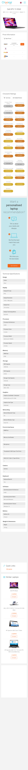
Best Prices (8, 38)
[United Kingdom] (21, 2)
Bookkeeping (20, 123)
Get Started (14, 265)
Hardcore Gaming (19, 103)
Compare (14, 596)
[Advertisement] (14, 75)
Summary (8, 98)
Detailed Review (18, 98)
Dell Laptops (9, 569)
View (22, 44)
